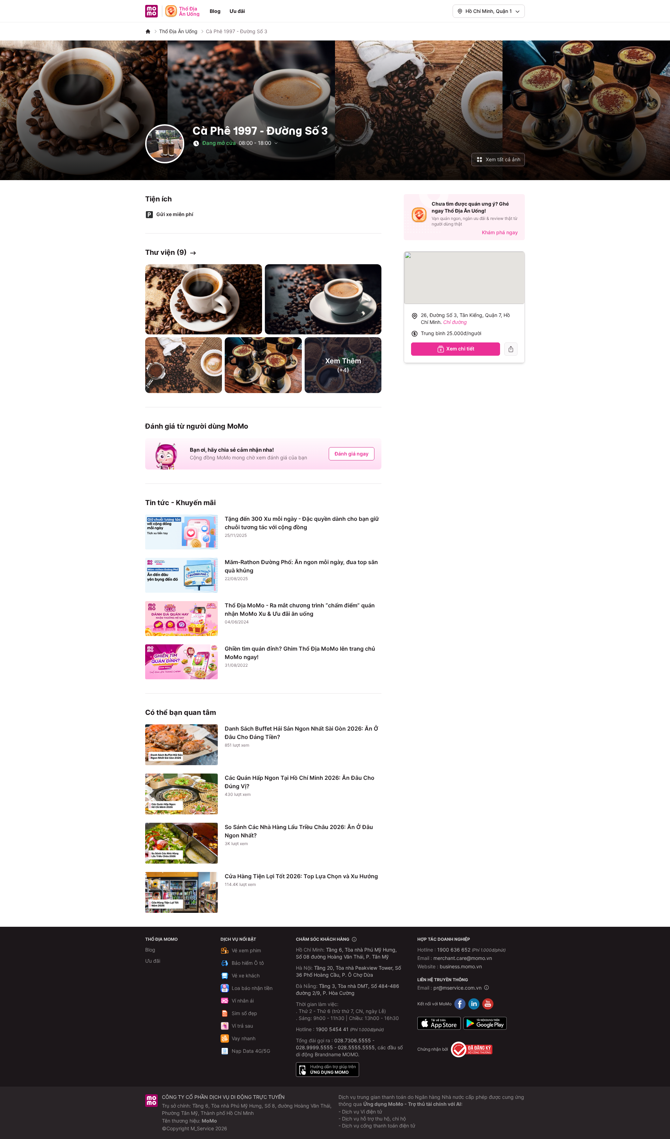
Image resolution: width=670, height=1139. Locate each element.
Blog (215, 11)
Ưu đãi (237, 11)
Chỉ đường (455, 322)
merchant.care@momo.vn (462, 958)
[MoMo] (148, 31)
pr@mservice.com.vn (457, 988)
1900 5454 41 (332, 1029)
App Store (439, 1023)
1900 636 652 (471, 950)
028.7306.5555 (352, 1040)
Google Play (485, 1023)
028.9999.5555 (314, 1047)
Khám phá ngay (500, 232)
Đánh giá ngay (351, 454)
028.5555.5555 (356, 1047)
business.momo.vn (461, 966)
